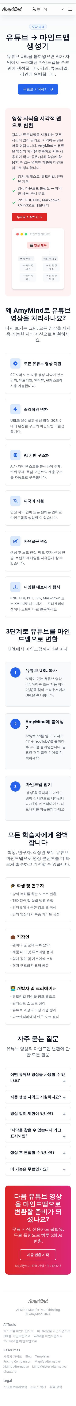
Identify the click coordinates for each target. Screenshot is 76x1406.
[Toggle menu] (70, 9)
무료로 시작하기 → (29, 217)
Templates (42, 1356)
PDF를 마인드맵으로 (16, 1336)
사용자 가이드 (12, 1356)
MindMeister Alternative (49, 1366)
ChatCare (9, 1372)
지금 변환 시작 (38, 1254)
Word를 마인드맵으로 (48, 1336)
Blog (28, 1356)
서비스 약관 (38, 1387)
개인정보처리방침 (15, 1387)
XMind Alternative (16, 1366)
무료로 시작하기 (35, 89)
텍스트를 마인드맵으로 (18, 1331)
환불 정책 (55, 1387)
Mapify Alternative (48, 1361)
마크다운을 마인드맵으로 (54, 1331)
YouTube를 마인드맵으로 (20, 1341)
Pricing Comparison (17, 1361)
